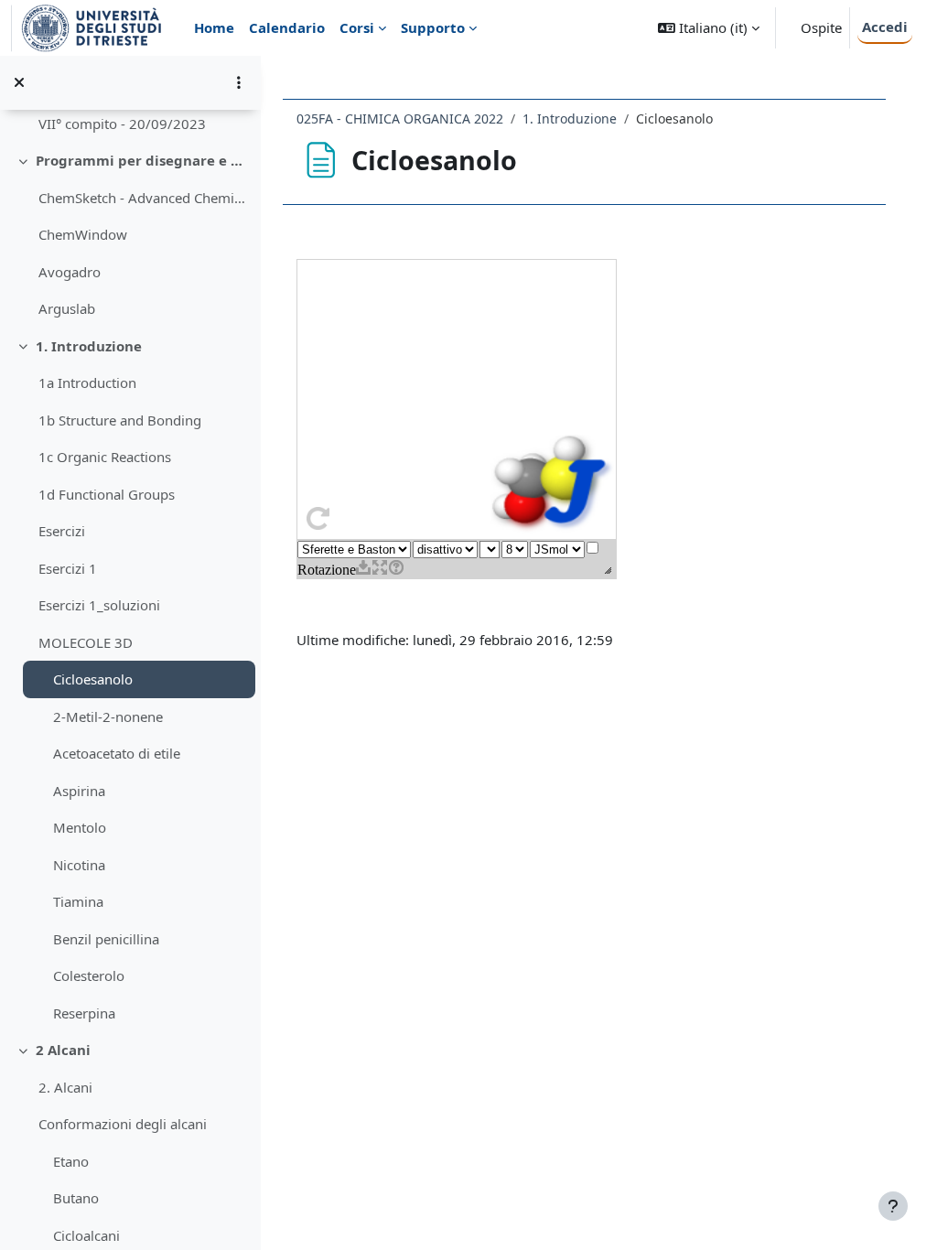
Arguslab (66, 308)
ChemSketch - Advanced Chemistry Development (142, 198)
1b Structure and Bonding (119, 420)
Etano (71, 1161)
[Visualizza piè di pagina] (893, 1206)
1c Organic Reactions (104, 456)
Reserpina (84, 1013)
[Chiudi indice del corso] (19, 82)
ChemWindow (82, 234)
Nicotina (79, 865)
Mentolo (79, 827)
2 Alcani (63, 1049)
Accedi (885, 26)
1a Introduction (87, 382)
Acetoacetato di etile (116, 753)
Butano (76, 1198)
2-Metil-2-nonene (108, 716)
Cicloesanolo (93, 679)
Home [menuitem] (214, 27)
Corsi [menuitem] (356, 27)
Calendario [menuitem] (287, 27)
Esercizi (61, 531)
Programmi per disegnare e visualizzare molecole (141, 160)
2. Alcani (65, 1087)
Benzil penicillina (106, 939)
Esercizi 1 (67, 568)
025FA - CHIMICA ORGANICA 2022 (399, 118)
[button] (708, 28)
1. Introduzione (89, 346)
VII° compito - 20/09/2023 (122, 123)
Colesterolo (88, 975)
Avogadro (69, 272)
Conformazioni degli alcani (122, 1124)
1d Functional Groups (106, 494)
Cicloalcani (86, 1235)
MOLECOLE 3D (85, 642)
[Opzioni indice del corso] (238, 82)
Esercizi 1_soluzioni (99, 605)
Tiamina (78, 901)
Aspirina (79, 790)
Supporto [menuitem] (433, 27)
